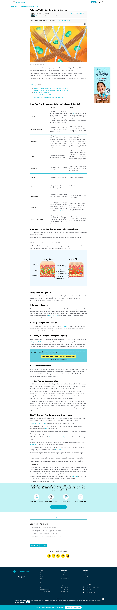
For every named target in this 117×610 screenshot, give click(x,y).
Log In (93, 2)
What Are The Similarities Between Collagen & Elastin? (51, 90)
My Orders (64, 575)
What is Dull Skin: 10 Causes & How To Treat (44, 534)
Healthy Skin (34, 545)
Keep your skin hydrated (38, 423)
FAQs (41, 587)
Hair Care (42, 578)
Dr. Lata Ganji (48, 16)
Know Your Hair (65, 578)
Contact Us (85, 576)
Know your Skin (65, 576)
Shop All (42, 575)
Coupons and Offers (45, 589)
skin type (75, 476)
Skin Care (43, 545)
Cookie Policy (64, 591)
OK (28, 602)
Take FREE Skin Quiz (58, 507)
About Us (85, 573)
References (58, 518)
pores (47, 428)
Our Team (85, 575)
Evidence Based (79, 14)
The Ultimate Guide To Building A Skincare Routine (46, 537)
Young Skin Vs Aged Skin (41, 92)
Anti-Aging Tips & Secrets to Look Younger (43, 527)
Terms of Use (64, 587)
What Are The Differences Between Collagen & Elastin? (51, 88)
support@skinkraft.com (91, 592)
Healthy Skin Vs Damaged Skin (43, 95)
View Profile (64, 573)
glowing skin (34, 444)
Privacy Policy (64, 589)
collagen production (36, 342)
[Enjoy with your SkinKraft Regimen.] (58, 356)
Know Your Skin (54, 352)
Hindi (41, 582)
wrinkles (67, 326)
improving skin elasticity (57, 437)
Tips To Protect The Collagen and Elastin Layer (48, 97)
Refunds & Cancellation (46, 591)
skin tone (58, 450)
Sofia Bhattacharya (64, 20)
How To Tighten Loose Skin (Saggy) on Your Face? (46, 530)
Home (41, 573)
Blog (41, 580)
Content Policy (65, 593)
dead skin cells (53, 315)
